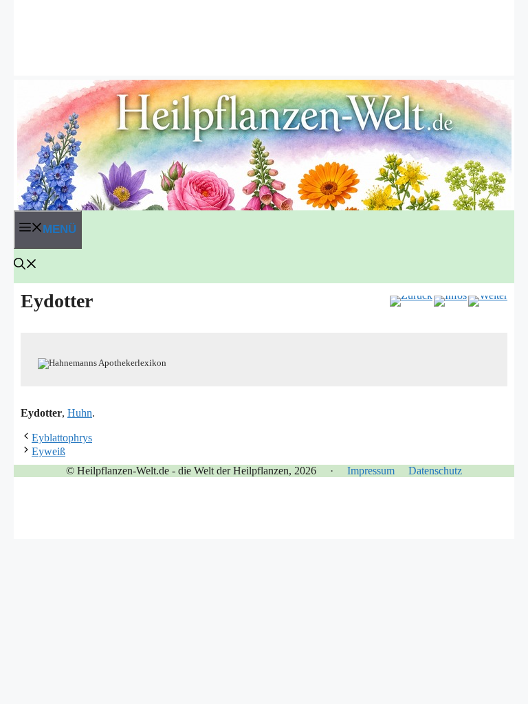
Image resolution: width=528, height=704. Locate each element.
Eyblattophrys (62, 437)
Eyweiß (48, 451)
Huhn (79, 413)
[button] (25, 265)
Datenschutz (435, 470)
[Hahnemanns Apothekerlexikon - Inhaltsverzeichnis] (450, 301)
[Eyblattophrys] (411, 301)
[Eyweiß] (487, 301)
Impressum (371, 470)
